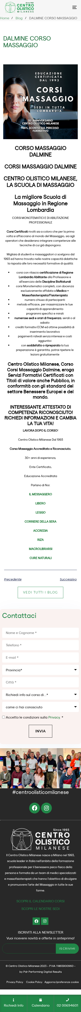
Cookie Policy (34, 982)
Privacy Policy (14, 982)
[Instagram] (46, 808)
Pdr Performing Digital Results (42, 971)
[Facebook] (34, 808)
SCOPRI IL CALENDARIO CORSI (40, 901)
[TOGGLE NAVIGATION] (74, 7)
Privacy (54, 717)
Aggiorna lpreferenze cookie (61, 982)
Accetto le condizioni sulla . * (34, 717)
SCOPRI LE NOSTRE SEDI (40, 908)
